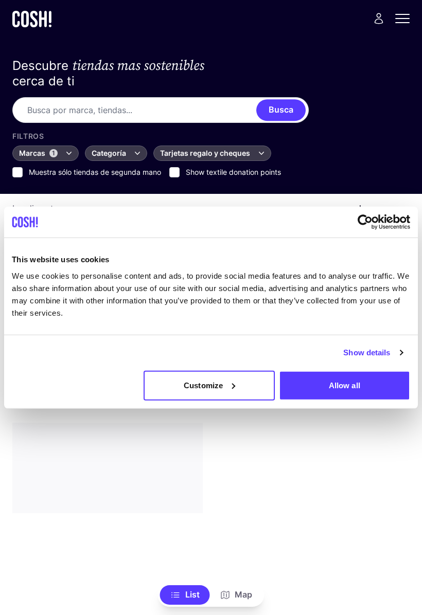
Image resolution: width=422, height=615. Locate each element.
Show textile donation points (233, 172)
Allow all (344, 385)
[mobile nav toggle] (405, 18)
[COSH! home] (31, 18)
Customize (203, 385)
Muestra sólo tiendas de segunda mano (95, 172)
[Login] (378, 18)
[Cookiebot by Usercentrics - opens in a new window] (365, 222)
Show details (366, 352)
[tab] (185, 595)
